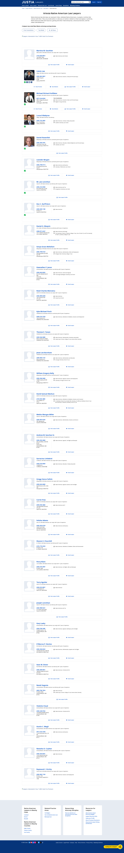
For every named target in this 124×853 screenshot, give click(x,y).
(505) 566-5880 (40, 337)
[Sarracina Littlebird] (29, 462)
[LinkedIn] (29, 842)
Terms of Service (82, 842)
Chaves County (28, 830)
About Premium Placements (93, 820)
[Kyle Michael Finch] (29, 315)
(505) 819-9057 (40, 587)
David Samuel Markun (45, 394)
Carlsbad (26, 815)
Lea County (27, 832)
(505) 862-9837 (40, 76)
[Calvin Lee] (29, 75)
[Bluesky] (39, 842)
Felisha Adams (42, 520)
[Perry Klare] (29, 566)
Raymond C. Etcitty (44, 769)
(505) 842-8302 (40, 272)
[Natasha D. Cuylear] (29, 753)
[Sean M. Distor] (29, 669)
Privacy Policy (89, 842)
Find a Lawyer (25, 5)
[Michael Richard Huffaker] (29, 97)
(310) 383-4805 (40, 399)
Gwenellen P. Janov (44, 267)
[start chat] (120, 846)
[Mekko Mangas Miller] (29, 418)
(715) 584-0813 (40, 56)
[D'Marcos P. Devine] (29, 648)
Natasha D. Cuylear (44, 749)
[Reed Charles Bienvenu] (29, 295)
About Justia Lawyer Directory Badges (91, 813)
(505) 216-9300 (40, 187)
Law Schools (51, 5)
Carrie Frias (41, 500)
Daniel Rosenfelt (43, 137)
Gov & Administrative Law (51, 815)
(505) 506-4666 (40, 505)
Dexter (26, 817)
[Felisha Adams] (29, 524)
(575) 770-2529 (40, 546)
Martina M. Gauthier (44, 50)
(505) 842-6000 (40, 484)
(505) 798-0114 (40, 165)
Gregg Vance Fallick (44, 479)
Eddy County (27, 828)
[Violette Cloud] (29, 710)
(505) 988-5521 (40, 608)
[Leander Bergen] (29, 164)
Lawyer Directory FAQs (91, 816)
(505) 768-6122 (40, 252)
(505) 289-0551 (40, 670)
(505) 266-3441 (40, 143)
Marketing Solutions (75, 5)
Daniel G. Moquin (43, 226)
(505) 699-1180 (40, 209)
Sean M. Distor (42, 665)
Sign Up (99, 2)
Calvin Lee (40, 71)
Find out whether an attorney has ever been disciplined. (71, 814)
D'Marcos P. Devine (44, 644)
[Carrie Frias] (29, 504)
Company (72, 842)
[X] (40, 842)
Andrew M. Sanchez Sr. (45, 435)
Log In (93, 2)
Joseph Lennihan (43, 603)
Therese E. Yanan (43, 332)
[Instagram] (35, 842)
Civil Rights (47, 813)
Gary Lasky (40, 623)
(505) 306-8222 (40, 649)
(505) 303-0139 (40, 525)
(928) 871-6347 (40, 231)
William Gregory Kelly (45, 373)
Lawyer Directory (29, 8)
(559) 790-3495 (40, 628)
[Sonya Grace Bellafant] (29, 251)
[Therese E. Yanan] (29, 336)
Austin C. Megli (42, 726)
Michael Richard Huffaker (46, 93)
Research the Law (42, 5)
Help (76, 842)
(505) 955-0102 (40, 419)
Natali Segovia (42, 685)
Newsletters (66, 5)
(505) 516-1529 (40, 316)
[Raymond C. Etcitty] (29, 773)
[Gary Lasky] (29, 627)
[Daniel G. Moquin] (29, 230)
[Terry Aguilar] (29, 586)
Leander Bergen (42, 160)
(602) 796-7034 (40, 690)
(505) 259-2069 (40, 440)
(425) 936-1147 (40, 358)
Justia (23, 8)
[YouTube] (31, 842)
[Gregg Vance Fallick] (29, 483)
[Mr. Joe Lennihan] (29, 186)
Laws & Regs (58, 5)
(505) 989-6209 (40, 296)
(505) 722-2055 (40, 120)
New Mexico (46, 8)
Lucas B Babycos (43, 115)
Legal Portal (66, 842)
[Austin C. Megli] (29, 730)
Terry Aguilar (41, 582)
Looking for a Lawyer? (111, 846)
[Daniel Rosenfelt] (29, 141)
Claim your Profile (90, 818)
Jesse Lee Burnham (44, 352)
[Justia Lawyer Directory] (28, 2)
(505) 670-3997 (40, 567)
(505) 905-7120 (40, 774)
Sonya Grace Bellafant (45, 247)
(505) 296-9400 (40, 378)
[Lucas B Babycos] (29, 119)
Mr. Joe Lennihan (43, 182)
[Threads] (37, 842)
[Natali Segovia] (29, 689)
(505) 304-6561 (40, 754)
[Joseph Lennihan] (29, 607)
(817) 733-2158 (40, 732)
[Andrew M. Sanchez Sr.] (29, 439)
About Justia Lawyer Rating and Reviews (92, 822)
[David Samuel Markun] (29, 398)
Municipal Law (48, 817)
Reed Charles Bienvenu (45, 291)
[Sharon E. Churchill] (29, 545)
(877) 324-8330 (40, 98)
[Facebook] (33, 842)
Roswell (26, 818)
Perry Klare (40, 562)
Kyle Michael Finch (44, 311)
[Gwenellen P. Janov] (29, 271)
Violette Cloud (42, 706)
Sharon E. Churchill (44, 541)
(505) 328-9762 (40, 711)
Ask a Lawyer (33, 5)
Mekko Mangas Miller (45, 414)
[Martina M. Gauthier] (29, 54)
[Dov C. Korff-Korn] (29, 208)
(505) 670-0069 (40, 464)
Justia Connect (59, 842)
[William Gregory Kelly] (29, 377)
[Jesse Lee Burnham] (29, 356)
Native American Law (38, 8)
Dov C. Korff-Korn (43, 204)
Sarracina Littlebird (44, 458)
